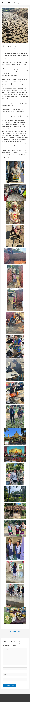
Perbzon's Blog (10, 2)
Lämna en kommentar (7, 49)
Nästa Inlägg (15, 635)
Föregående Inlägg (15, 631)
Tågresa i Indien (17, 49)
